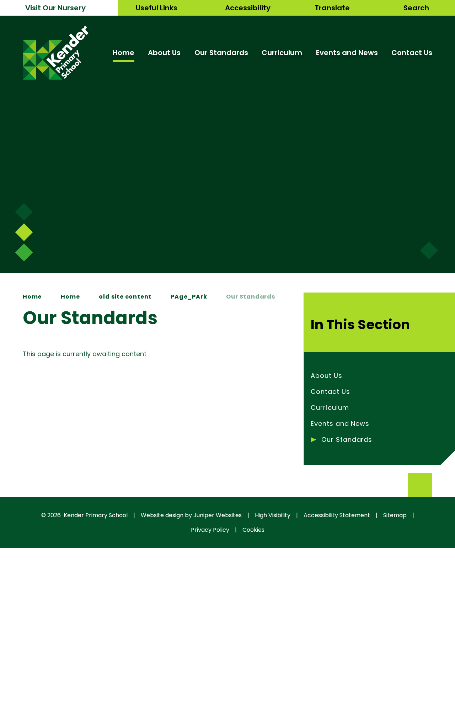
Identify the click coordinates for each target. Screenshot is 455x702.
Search (416, 8)
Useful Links (156, 8)
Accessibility (248, 8)
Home (32, 297)
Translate (332, 8)
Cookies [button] (253, 530)
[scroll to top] (420, 485)
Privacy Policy (210, 530)
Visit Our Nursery (55, 8)
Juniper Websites (217, 515)
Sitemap (395, 515)
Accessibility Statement (337, 515)
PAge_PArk (189, 297)
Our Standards (250, 297)
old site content (125, 297)
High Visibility (272, 515)
